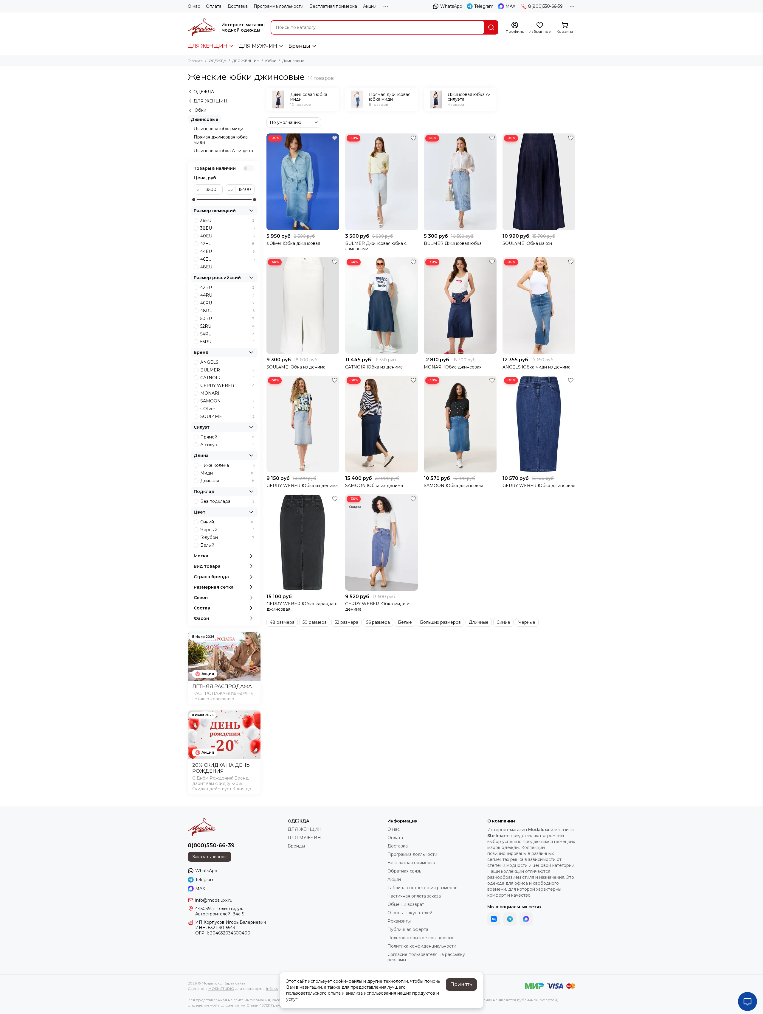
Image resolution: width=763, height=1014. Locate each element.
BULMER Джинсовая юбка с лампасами (376, 246)
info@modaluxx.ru (213, 900)
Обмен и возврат (405, 904)
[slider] (194, 200)
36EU (227, 220)
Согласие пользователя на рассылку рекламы (426, 957)
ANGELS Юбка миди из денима (536, 367)
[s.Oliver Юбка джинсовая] (302, 181)
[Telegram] (510, 919)
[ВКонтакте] (493, 919)
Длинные (478, 622)
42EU (227, 243)
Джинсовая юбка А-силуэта (223, 150)
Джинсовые (204, 119)
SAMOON (227, 401)
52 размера (346, 622)
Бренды (299, 46)
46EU (227, 259)
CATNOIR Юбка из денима (374, 367)
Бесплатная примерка (333, 6)
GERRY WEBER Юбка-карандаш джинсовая (301, 606)
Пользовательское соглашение (421, 937)
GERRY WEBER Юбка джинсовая (539, 485)
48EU (227, 267)
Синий (227, 522)
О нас (194, 6)
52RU (227, 326)
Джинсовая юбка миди (218, 128)
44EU (227, 251)
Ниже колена (227, 465)
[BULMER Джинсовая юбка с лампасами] (381, 181)
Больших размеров (440, 622)
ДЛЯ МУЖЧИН (258, 46)
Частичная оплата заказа (414, 896)
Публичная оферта (407, 929)
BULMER (227, 370)
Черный (227, 529)
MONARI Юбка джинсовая (453, 367)
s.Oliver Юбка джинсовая (293, 243)
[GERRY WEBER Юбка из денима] (302, 424)
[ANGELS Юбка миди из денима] (539, 305)
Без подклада (227, 501)
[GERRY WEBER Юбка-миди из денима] (381, 542)
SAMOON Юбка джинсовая (453, 485)
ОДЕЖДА (217, 60)
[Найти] (491, 27)
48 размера (282, 622)
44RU (227, 295)
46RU (227, 303)
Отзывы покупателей (409, 912)
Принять (461, 984)
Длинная (227, 480)
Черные (526, 622)
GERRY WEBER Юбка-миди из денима (378, 606)
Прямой (227, 437)
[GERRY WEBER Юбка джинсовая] (539, 424)
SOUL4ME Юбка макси (527, 243)
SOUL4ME (227, 416)
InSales (272, 988)
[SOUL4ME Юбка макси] (539, 181)
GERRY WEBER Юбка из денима (302, 485)
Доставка (237, 6)
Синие (503, 622)
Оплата (213, 6)
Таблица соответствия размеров (422, 887)
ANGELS (227, 362)
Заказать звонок (209, 856)
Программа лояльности (278, 6)
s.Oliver (227, 408)
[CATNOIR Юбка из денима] (381, 305)
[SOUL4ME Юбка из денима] (302, 305)
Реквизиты (399, 921)
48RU (227, 310)
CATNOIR (227, 377)
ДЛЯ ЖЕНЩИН (207, 46)
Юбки (270, 60)
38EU (227, 228)
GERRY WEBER (227, 385)
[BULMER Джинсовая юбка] (460, 181)
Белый (227, 545)
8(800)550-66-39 (545, 6)
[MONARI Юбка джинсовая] (460, 305)
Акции (369, 6)
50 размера (315, 622)
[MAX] (526, 919)
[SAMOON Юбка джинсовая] (460, 424)
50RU (227, 318)
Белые (405, 622)
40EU (227, 236)
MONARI (227, 393)
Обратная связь (404, 871)
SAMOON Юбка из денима (374, 485)
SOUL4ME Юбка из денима (295, 367)
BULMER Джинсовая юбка (453, 243)
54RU (227, 334)
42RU (227, 287)
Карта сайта (234, 983)
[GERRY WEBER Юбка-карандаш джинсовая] (302, 542)
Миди (227, 473)
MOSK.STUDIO (221, 988)
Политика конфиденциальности (421, 946)
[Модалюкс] (201, 27)
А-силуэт (227, 444)
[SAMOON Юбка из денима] (381, 424)
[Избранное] (334, 137)
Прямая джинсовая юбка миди (221, 139)
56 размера (378, 622)
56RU (227, 341)
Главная (195, 60)
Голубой (227, 537)
